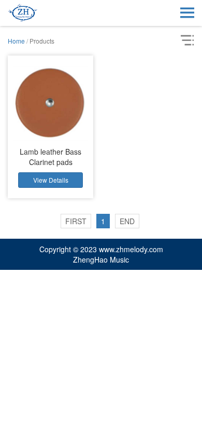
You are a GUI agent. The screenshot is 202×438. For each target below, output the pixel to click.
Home (16, 40)
